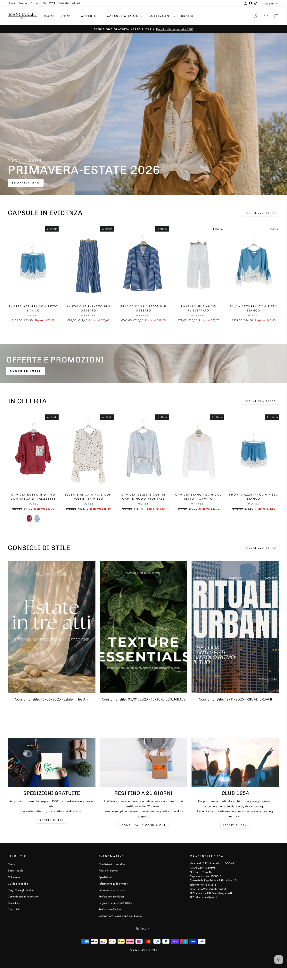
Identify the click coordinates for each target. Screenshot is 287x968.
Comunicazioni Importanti (23, 896)
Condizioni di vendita (112, 864)
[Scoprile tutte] (143, 363)
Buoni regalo (15, 870)
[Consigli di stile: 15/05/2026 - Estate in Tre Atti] (51, 627)
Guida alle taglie (18, 884)
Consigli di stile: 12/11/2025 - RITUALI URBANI (235, 699)
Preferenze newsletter (111, 896)
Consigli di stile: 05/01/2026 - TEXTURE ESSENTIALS (143, 699)
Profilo (23, 3)
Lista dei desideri (69, 3)
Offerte (89, 16)
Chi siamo (14, 877)
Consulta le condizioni (143, 825)
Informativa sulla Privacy (113, 884)
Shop (66, 16)
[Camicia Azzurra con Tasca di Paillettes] (37, 518)
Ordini (34, 3)
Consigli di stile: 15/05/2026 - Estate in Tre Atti (51, 699)
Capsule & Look (123, 16)
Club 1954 (49, 3)
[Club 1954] (235, 762)
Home (11, 3)
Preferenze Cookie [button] (110, 909)
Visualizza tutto (260, 213)
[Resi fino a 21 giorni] (143, 762)
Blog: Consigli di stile (21, 890)
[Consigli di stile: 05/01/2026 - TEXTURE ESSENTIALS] (143, 627)
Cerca (11, 864)
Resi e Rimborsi (108, 870)
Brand (188, 16)
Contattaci (14, 903)
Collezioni (160, 16)
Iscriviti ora (235, 825)
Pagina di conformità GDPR (115, 903)
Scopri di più (51, 820)
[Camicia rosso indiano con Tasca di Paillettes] (29, 518)
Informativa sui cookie (112, 890)
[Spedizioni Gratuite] (51, 762)
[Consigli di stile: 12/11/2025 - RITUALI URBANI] (235, 627)
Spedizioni (105, 877)
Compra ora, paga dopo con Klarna (120, 916)
